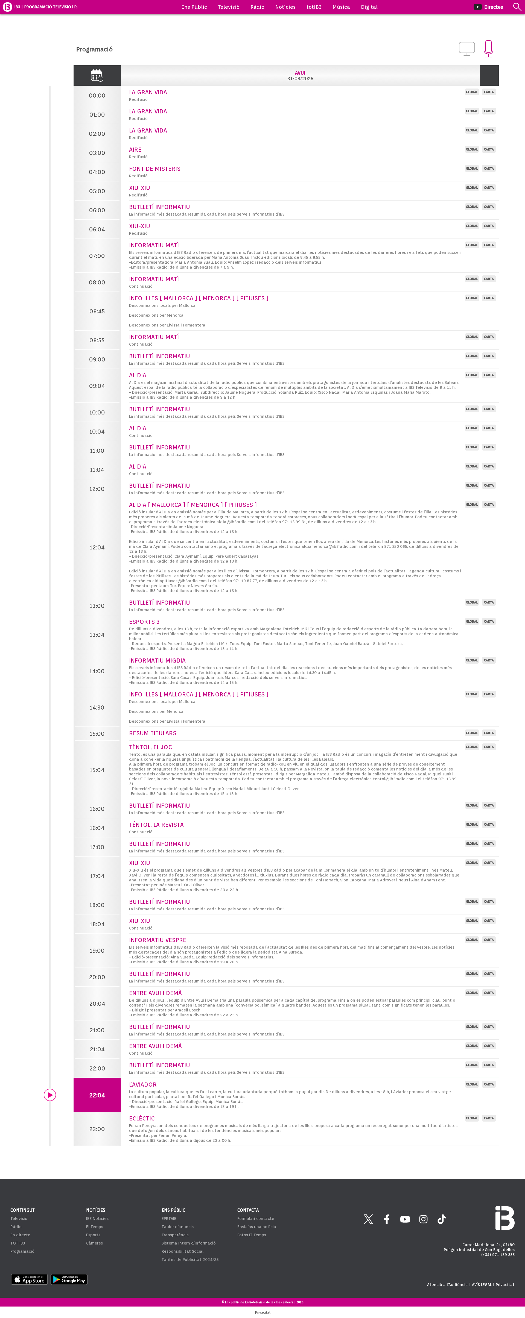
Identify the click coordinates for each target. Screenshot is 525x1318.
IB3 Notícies (97, 1218)
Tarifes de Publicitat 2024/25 (190, 1259)
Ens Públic (194, 7)
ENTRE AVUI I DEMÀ (155, 992)
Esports (93, 1234)
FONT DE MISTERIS (154, 168)
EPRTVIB (169, 1218)
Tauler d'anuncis (178, 1226)
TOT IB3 (17, 1243)
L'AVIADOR (143, 1084)
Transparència (175, 1234)
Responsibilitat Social (182, 1251)
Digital (369, 7)
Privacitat (505, 1284)
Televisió (229, 7)
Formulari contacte (255, 1218)
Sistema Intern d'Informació (189, 1243)
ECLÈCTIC (142, 1118)
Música (341, 7)
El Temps (94, 1226)
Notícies (285, 7)
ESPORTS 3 (144, 621)
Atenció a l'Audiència (447, 1284)
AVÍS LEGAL (482, 1284)
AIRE (135, 149)
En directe (20, 1234)
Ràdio (257, 7)
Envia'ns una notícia (256, 1226)
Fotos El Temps (251, 1234)
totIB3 (314, 7)
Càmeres (94, 1243)
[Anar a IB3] (7, 7)
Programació (22, 1251)
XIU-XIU (139, 187)
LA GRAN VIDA (148, 92)
